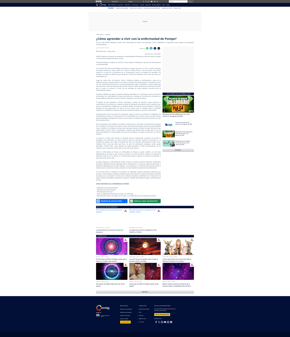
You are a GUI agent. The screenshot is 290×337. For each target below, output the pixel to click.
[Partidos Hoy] (154, 1)
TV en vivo (141, 322)
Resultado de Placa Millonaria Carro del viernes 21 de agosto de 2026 (176, 115)
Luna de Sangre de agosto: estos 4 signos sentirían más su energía (143, 260)
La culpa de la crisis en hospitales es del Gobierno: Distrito (142, 231)
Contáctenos (125, 322)
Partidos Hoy (115, 1)
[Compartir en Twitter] (155, 48)
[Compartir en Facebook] (151, 48)
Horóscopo (135, 5)
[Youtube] (152, 1)
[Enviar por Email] (159, 48)
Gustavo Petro (177, 8)
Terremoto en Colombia (135, 8)
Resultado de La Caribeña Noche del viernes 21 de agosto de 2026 (182, 142)
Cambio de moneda (144, 309)
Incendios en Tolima (167, 8)
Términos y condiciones (126, 309)
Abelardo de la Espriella (122, 8)
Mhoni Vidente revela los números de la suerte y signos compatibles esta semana (177, 285)
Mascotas (148, 5)
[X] (146, 1)
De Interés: (111, 8)
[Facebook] (143, 1)
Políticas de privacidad (126, 312)
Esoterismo (127, 5)
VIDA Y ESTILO (112, 5)
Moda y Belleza (156, 5)
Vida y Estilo (100, 34)
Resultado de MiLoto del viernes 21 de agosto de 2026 (183, 123)
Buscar (190, 1)
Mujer (168, 5)
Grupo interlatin (124, 318)
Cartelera (130, 1)
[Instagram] (148, 1)
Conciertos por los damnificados (151, 8)
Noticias (98, 1)
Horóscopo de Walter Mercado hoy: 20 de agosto (110, 285)
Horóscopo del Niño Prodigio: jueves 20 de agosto (144, 285)
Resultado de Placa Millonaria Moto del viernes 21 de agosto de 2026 (183, 133)
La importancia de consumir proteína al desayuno (109, 231)
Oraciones (120, 5)
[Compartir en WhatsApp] (147, 48)
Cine (140, 312)
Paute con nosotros (125, 315)
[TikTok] (157, 1)
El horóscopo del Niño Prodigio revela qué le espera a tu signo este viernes (111, 260)
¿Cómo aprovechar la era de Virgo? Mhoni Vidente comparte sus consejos (177, 260)
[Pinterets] (171, 321)
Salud (163, 5)
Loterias (142, 5)
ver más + (178, 150)
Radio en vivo (142, 318)
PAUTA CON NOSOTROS (162, 314)
